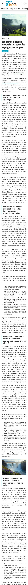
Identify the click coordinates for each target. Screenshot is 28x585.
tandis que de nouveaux (10, 83)
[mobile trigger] (3, 3)
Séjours (5, 51)
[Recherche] (21, 3)
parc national (16, 309)
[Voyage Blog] (11, 3)
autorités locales (18, 73)
